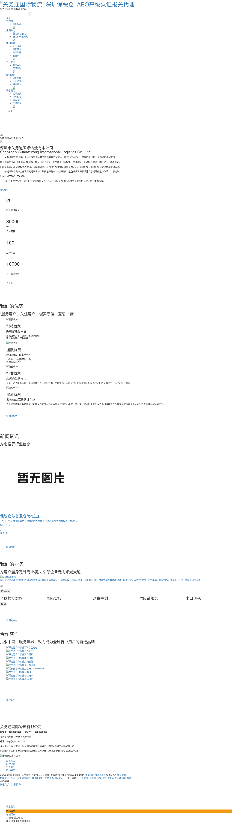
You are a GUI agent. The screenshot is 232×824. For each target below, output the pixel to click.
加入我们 (17, 99)
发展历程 (17, 55)
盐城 (129, 778)
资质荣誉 (17, 49)
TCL (21, 784)
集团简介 (10, 42)
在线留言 (17, 102)
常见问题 (17, 68)
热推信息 (4, 778)
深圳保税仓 (18, 23)
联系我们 (10, 90)
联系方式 (17, 93)
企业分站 (15, 778)
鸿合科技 (14, 784)
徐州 (96, 778)
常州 (101, 778)
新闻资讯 (10, 74)
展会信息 (17, 84)
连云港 (117, 778)
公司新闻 (17, 77)
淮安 (124, 778)
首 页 (8, 17)
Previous (5, 590)
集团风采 (17, 52)
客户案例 (10, 61)
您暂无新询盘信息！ (55, 778)
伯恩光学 (4, 784)
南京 (86, 778)
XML (41, 778)
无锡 (91, 778)
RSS (34, 778)
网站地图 (25, 778)
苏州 (106, 778)
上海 (81, 778)
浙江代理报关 (19, 33)
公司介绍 (17, 46)
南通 (111, 778)
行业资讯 (17, 80)
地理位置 (17, 96)
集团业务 (10, 30)
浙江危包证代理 (20, 36)
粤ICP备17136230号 (95, 774)
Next (3, 604)
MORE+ (4, 190)
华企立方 (121, 774)
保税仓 (9, 20)
